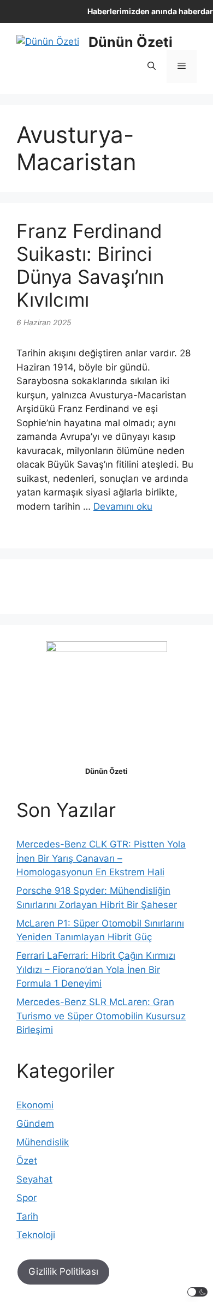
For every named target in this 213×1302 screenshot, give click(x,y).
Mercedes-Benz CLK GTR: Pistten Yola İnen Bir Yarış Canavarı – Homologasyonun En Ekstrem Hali (101, 858)
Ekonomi (35, 1105)
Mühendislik (42, 1142)
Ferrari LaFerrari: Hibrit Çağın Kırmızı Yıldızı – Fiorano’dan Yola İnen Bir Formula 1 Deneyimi (95, 969)
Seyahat (34, 1179)
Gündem (35, 1123)
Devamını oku (122, 506)
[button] (152, 66)
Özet (26, 1160)
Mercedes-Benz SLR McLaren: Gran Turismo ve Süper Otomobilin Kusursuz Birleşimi (101, 1015)
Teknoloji (35, 1234)
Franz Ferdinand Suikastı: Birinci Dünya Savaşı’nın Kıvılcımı (90, 265)
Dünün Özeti (130, 42)
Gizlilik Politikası (63, 1271)
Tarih (27, 1216)
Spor (26, 1197)
